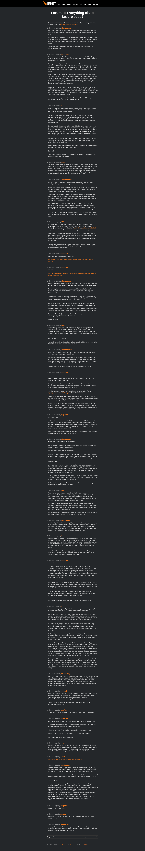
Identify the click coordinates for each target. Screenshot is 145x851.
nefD (63, 162)
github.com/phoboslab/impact (69, 24)
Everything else (79, 13)
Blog (89, 4)
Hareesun (65, 54)
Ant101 (63, 814)
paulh (63, 757)
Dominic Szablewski (63, 844)
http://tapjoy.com (53, 393)
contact (70, 844)
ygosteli (64, 691)
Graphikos (65, 806)
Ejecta (95, 4)
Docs (69, 4)
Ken (63, 105)
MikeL (63, 222)
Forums (83, 4)
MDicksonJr (65, 765)
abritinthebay (66, 28)
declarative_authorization (89, 228)
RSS (87, 844)
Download (61, 4)
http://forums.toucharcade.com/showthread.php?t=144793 (65, 759)
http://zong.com (66, 393)
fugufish (64, 253)
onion (63, 743)
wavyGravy (65, 520)
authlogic (76, 228)
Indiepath (64, 718)
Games (75, 4)
